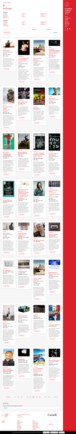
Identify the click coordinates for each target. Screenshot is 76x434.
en (67, 30)
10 (15, 397)
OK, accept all (46, 432)
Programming (68, 18)
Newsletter (67, 23)
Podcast (5, 13)
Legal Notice (35, 424)
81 (27, 397)
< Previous (8, 397)
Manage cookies (35, 427)
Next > (55, 397)
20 (18, 397)
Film (23, 14)
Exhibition (5, 14)
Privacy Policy (35, 423)
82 (30, 397)
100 (49, 397)
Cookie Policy (35, 426)
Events (8, 2)
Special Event (44, 13)
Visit (66, 26)
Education (67, 22)
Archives (67, 25)
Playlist (23, 16)
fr (65, 30)
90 (45, 397)
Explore (66, 20)
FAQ (33, 420)
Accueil (4, 2)
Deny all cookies (54, 432)
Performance (6, 17)
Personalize (61, 432)
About (66, 16)
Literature (5, 16)
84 (36, 397)
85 (39, 397)
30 (21, 397)
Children (43, 14)
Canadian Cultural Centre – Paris (68, 8)
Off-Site (66, 19)
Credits (33, 429)
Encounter (43, 16)
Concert (24, 13)
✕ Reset (55, 32)
